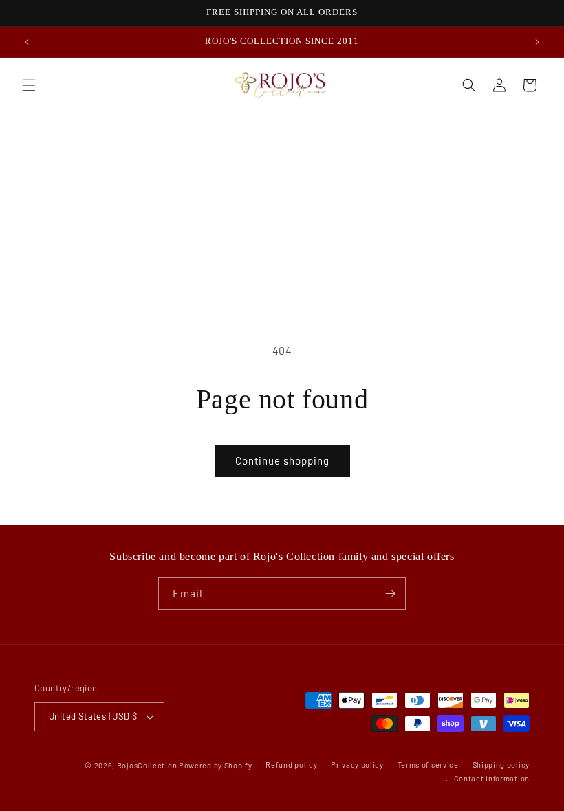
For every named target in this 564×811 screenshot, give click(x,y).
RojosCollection (147, 765)
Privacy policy (357, 764)
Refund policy (291, 764)
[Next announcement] (537, 42)
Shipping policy (501, 764)
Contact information (492, 778)
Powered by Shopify (215, 765)
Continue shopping (282, 460)
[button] (29, 85)
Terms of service (428, 764)
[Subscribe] (390, 593)
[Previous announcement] (27, 42)
